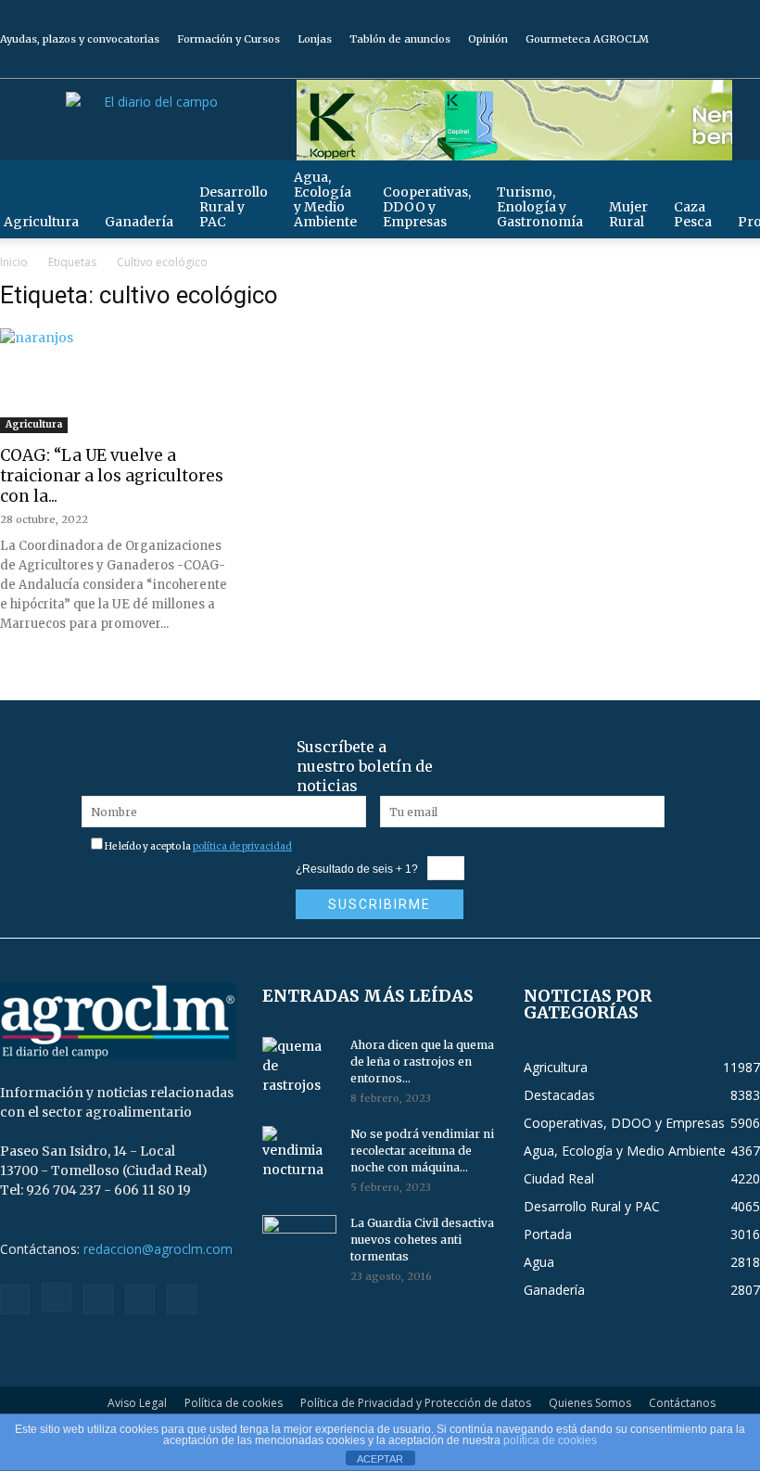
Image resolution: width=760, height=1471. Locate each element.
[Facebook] (624, 65)
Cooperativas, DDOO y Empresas (427, 207)
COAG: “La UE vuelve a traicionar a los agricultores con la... (111, 475)
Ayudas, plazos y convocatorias (79, 38)
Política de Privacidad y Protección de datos (415, 1403)
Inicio (14, 262)
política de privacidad (242, 846)
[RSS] (685, 65)
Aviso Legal (137, 1403)
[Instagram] (654, 65)
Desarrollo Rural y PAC (233, 207)
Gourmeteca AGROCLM (587, 38)
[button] (738, 183)
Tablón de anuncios (399, 38)
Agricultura (34, 424)
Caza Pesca (693, 214)
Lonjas (315, 38)
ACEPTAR (380, 1459)
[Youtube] (746, 65)
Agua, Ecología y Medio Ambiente (325, 199)
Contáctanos (682, 1403)
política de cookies (550, 1440)
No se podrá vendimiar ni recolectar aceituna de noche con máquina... (422, 1150)
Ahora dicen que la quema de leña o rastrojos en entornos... (422, 1061)
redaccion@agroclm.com (158, 1249)
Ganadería (139, 221)
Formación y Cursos (228, 38)
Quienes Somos (590, 1403)
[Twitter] (715, 65)
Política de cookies (233, 1403)
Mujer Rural (628, 214)
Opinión (488, 38)
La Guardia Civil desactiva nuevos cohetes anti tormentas (422, 1239)
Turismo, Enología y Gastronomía (540, 207)
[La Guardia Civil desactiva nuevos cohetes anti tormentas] (299, 1241)
